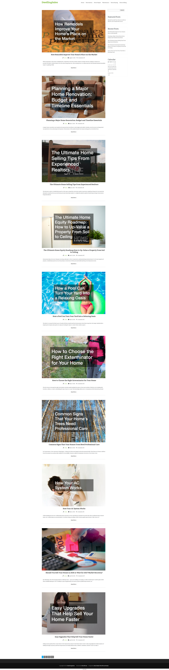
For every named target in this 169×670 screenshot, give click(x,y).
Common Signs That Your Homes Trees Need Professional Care (74, 445)
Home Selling (123, 2)
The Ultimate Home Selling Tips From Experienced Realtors (74, 184)
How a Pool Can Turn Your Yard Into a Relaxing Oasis (74, 316)
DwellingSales (50, 2)
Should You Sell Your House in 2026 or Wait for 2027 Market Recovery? (74, 573)
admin (65, 57)
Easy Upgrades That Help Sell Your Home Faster (74, 637)
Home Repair (97, 2)
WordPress (84, 665)
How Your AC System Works (74, 509)
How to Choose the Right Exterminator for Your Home (74, 380)
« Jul (109, 75)
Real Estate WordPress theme (101, 665)
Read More (73, 67)
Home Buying (114, 2)
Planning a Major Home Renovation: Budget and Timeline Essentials (74, 120)
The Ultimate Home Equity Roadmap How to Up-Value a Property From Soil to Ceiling (74, 251)
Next (52, 657)
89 (49, 657)
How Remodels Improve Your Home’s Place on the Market (74, 55)
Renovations (89, 2)
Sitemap (84, 669)
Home (82, 2)
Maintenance (105, 2)
